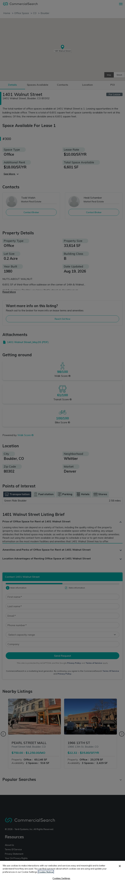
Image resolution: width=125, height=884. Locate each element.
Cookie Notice (46, 872)
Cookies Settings (61, 878)
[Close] (119, 866)
